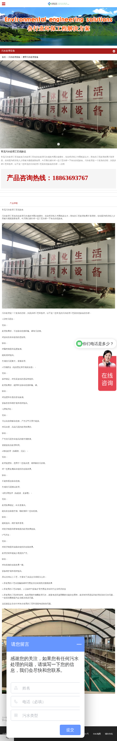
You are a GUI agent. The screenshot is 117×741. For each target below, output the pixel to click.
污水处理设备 (14, 57)
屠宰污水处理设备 (30, 57)
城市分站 (109, 734)
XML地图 (97, 734)
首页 (4, 57)
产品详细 (14, 203)
